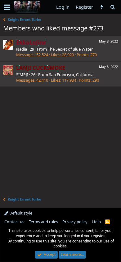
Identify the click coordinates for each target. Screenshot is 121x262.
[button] (7, 7)
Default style (20, 213)
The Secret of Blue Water (70, 49)
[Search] (112, 7)
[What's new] (101, 7)
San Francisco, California (71, 74)
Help (96, 221)
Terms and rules (43, 221)
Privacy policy (74, 221)
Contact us (14, 221)
